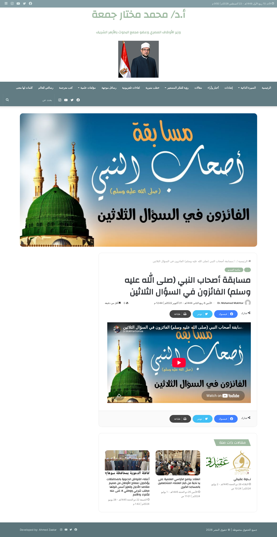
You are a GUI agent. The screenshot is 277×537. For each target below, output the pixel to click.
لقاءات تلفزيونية (131, 87)
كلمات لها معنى (24, 87)
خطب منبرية (152, 87)
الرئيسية (266, 87)
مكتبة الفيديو (234, 269)
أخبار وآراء (213, 87)
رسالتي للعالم (45, 87)
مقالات (198, 87)
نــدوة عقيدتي (242, 479)
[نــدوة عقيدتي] (228, 462)
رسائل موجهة (109, 87)
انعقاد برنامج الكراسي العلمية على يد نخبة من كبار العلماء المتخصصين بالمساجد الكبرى (179, 483)
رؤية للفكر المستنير (178, 87)
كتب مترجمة (66, 87)
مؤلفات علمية (88, 87)
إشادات (228, 87)
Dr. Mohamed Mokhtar (230, 302)
